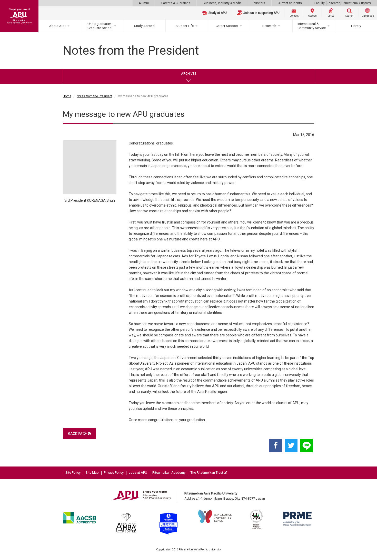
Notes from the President (94, 96)
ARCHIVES (188, 73)
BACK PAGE (78, 434)
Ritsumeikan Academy (168, 472)
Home (67, 96)
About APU (57, 26)
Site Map (92, 472)
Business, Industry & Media (222, 3)
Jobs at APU (138, 472)
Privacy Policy (114, 472)
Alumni (144, 3)
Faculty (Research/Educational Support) (342, 3)
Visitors (259, 3)
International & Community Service (311, 26)
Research (269, 26)
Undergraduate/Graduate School (99, 26)
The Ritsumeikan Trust (207, 472)
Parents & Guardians (175, 3)
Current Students (290, 3)
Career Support (227, 26)
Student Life (185, 26)
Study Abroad (144, 26)
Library (356, 26)
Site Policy (73, 472)
